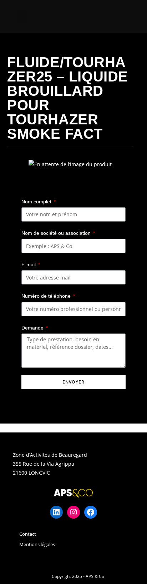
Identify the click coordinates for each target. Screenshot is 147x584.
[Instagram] (73, 512)
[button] (22, 17)
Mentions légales (37, 544)
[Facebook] (90, 512)
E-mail (29, 264)
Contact (27, 534)
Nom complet (37, 201)
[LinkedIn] (56, 512)
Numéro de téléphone (46, 296)
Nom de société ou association (56, 233)
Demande (33, 328)
